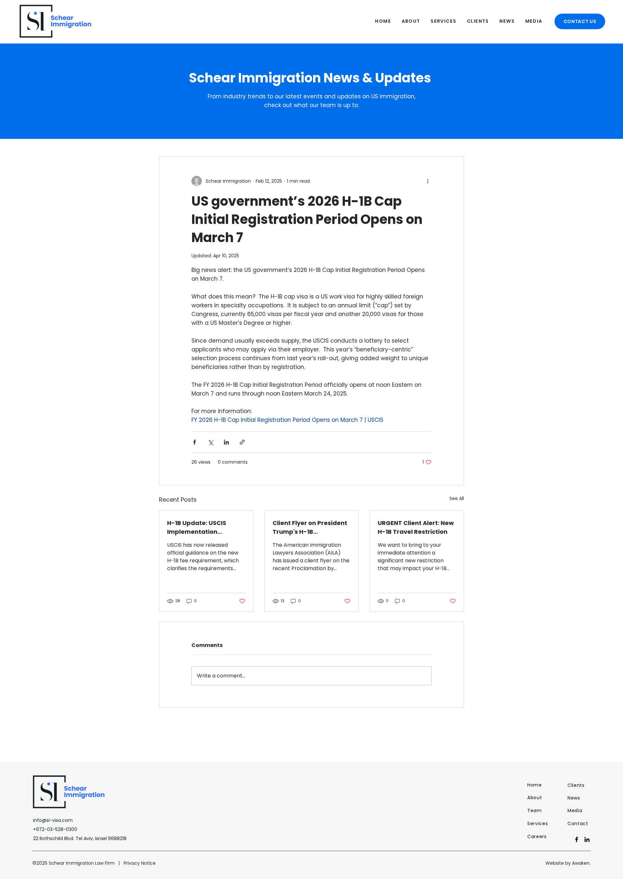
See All (456, 498)
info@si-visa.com (53, 820)
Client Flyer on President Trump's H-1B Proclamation (310, 527)
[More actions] (428, 181)
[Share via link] (242, 442)
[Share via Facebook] (194, 442)
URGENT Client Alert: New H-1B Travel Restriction (416, 527)
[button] (410, 21)
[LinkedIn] (587, 839)
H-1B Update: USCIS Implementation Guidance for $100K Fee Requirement (203, 527)
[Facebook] (576, 839)
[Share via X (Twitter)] (210, 442)
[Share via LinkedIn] (226, 442)
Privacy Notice (140, 863)
